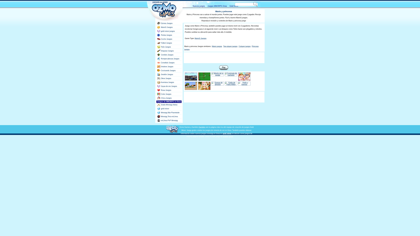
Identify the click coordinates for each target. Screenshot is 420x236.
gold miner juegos (168, 31)
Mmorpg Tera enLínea (169, 116)
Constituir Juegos (167, 63)
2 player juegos (245, 46)
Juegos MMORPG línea (217, 6)
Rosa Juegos (166, 90)
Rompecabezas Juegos (170, 59)
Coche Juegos (166, 39)
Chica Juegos (166, 98)
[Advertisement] (224, 58)
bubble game (228, 136)
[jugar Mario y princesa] (223, 67)
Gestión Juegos (167, 74)
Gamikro (202, 127)
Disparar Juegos (167, 51)
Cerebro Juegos (167, 55)
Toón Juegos (166, 47)
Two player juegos (230, 46)
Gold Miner (233, 6)
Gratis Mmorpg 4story (169, 105)
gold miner (165, 109)
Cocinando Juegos (168, 70)
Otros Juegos (166, 78)
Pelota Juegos (166, 35)
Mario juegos (217, 46)
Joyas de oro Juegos (169, 86)
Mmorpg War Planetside (170, 113)
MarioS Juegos (200, 38)
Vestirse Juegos (167, 67)
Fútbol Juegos (166, 43)
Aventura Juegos (167, 82)
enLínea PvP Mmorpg (169, 120)
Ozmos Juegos (166, 23)
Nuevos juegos (199, 6)
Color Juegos (166, 94)
